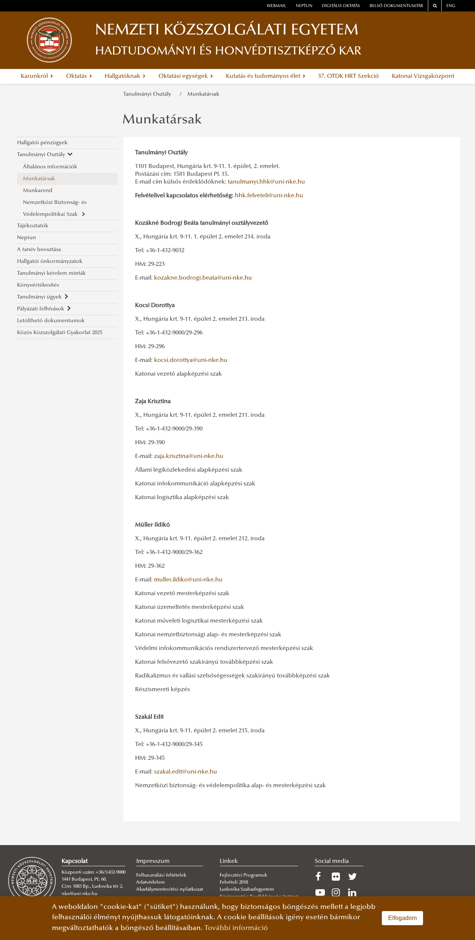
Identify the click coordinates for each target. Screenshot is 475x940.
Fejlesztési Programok (243, 875)
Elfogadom (402, 918)
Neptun (26, 238)
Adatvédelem (150, 882)
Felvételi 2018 (234, 882)
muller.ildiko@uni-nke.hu (188, 580)
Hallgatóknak (123, 76)
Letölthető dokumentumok (51, 321)
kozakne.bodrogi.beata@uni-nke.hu (203, 278)
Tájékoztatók (32, 226)
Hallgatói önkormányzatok (49, 261)
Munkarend (37, 191)
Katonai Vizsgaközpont (423, 76)
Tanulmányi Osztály (148, 94)
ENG (450, 6)
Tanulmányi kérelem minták (51, 273)
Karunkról (35, 76)
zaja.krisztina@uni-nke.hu (188, 456)
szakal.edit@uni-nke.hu (185, 772)
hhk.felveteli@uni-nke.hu (269, 196)
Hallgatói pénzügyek (42, 143)
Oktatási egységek (183, 76)
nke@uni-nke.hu (80, 894)
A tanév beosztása (39, 250)
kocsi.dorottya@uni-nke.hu (190, 360)
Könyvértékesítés (38, 285)
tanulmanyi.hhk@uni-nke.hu (266, 182)
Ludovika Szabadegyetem (247, 889)
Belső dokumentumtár (396, 6)
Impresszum (153, 861)
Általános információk (50, 167)
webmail (276, 6)
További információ (236, 928)
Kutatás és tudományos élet (264, 76)
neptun (304, 6)
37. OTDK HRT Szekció (348, 76)
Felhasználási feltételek (161, 875)
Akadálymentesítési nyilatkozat (169, 889)
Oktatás (77, 76)
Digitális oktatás (341, 6)
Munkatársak (203, 94)
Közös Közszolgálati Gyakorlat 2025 (59, 333)
